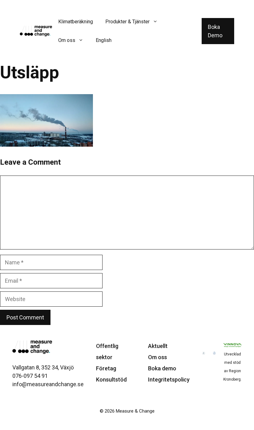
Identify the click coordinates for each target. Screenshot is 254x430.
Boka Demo (215, 31)
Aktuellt (158, 346)
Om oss (66, 40)
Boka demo (162, 368)
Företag (106, 368)
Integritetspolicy (169, 379)
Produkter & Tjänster (127, 22)
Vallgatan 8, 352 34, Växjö (43, 367)
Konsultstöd (111, 379)
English (104, 40)
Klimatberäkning (75, 22)
